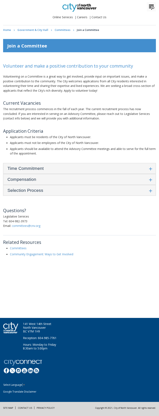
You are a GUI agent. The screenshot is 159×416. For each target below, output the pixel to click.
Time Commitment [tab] (25, 168)
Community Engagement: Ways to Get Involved (41, 254)
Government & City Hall (32, 30)
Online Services (63, 17)
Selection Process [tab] (25, 190)
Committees (62, 30)
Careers (82, 17)
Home (7, 30)
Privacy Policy (46, 407)
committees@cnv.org (26, 226)
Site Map (8, 407)
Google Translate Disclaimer (19, 391)
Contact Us (99, 17)
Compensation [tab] (21, 179)
